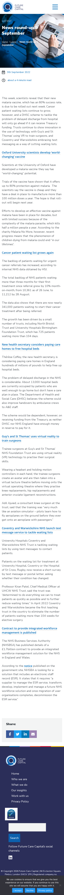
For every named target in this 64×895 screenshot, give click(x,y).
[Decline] (60, 885)
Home (5, 42)
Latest (13, 42)
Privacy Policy (20, 801)
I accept (18, 890)
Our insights (19, 790)
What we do (19, 785)
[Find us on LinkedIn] (10, 857)
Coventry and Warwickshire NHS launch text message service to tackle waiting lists (31, 530)
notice (28, 666)
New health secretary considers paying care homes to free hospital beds (31, 346)
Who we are (19, 779)
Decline (30, 890)
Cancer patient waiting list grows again (28, 252)
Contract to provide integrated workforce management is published (29, 630)
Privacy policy (45, 890)
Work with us (20, 796)
